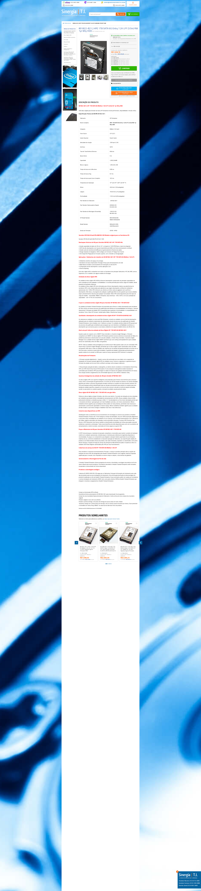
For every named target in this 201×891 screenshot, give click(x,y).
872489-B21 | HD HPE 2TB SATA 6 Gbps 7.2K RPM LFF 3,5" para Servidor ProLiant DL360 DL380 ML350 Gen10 (108, 548)
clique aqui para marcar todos (112, 519)
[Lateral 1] (70, 77)
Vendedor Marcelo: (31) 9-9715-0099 (189, 881)
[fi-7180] (70, 116)
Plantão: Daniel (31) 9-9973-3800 (188, 885)
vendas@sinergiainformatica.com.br (114, 2)
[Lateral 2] (70, 100)
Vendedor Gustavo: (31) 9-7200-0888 (189, 883)
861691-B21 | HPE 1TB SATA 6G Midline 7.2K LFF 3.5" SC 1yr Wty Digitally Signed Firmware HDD (88, 548)
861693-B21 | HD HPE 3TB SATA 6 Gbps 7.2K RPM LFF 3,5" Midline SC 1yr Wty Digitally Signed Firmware (128, 548)
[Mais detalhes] (88, 535)
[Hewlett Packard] (94, 35)
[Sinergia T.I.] (74, 12)
